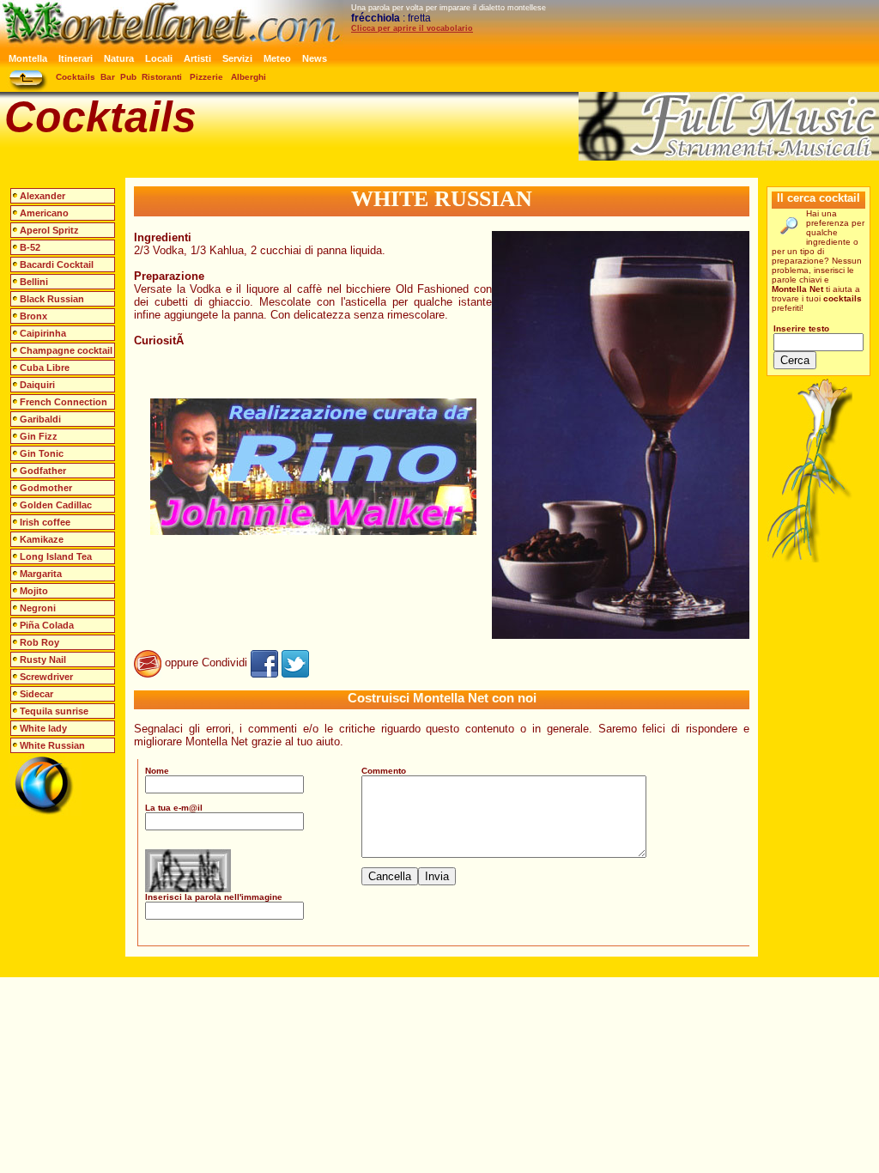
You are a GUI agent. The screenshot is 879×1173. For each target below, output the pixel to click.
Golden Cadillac (56, 505)
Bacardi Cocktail (57, 264)
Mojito (34, 591)
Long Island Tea (56, 556)
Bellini (34, 282)
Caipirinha (43, 333)
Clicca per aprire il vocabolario (412, 28)
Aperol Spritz (49, 230)
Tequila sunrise (54, 711)
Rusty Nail (43, 659)
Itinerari (75, 58)
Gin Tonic (42, 453)
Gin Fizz (39, 436)
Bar (107, 77)
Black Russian (52, 299)
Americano (44, 213)
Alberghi (248, 77)
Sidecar (36, 694)
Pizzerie (206, 77)
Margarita (41, 573)
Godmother (46, 488)
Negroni (38, 608)
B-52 (30, 247)
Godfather (43, 470)
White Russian (52, 745)
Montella (28, 58)
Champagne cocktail (66, 350)
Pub (128, 77)
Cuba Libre (45, 367)
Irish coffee (45, 522)
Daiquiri (37, 385)
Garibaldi (40, 419)
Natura (119, 58)
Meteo (277, 58)
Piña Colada (47, 625)
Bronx (33, 316)
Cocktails (75, 77)
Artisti (197, 58)
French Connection (63, 402)
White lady (43, 728)
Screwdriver (46, 677)
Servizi (237, 58)
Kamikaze (42, 539)
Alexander (42, 196)
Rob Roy (39, 642)
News (314, 58)
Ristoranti (162, 77)
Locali (159, 58)
